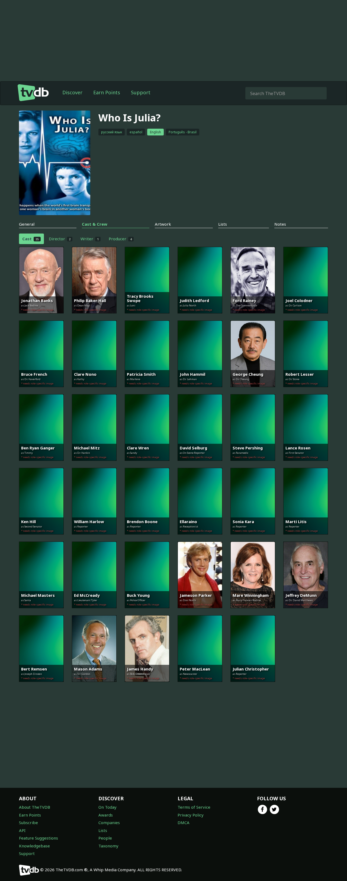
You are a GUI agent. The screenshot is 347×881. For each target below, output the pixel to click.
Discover (72, 92)
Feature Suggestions (38, 838)
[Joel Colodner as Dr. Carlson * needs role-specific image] (305, 317)
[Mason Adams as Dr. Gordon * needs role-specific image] (94, 685)
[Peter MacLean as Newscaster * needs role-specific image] (200, 685)
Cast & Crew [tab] (94, 224)
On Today (107, 807)
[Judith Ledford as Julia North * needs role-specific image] (200, 317)
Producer (120, 238)
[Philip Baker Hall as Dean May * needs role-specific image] (94, 317)
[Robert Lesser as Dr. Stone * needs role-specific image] (305, 391)
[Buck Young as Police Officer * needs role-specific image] (147, 612)
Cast (30, 238)
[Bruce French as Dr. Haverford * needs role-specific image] (41, 391)
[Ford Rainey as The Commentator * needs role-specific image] (252, 317)
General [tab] (26, 224)
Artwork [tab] (163, 224)
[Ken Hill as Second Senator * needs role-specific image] (41, 538)
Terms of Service (194, 807)
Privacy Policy (191, 815)
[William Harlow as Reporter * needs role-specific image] (94, 538)
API (22, 830)
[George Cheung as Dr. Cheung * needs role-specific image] (252, 391)
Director (59, 238)
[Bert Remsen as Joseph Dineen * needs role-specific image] (41, 685)
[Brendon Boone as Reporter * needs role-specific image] (147, 538)
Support (140, 92)
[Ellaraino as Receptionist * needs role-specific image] (200, 538)
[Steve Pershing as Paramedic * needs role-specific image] (252, 464)
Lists (102, 830)
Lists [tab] (222, 224)
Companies (109, 822)
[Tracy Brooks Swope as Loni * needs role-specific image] (147, 317)
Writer (90, 238)
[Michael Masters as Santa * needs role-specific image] (41, 612)
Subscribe (28, 822)
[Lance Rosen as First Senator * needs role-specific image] (305, 464)
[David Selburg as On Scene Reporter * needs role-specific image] (200, 464)
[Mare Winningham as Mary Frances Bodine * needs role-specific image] (252, 612)
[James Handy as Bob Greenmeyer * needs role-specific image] (147, 685)
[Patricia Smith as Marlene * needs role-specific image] (147, 391)
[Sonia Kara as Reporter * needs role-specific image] (252, 538)
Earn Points (106, 92)
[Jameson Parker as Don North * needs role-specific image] (200, 612)
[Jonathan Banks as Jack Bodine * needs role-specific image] (41, 317)
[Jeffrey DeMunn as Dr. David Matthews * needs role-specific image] (305, 612)
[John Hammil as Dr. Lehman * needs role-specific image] (200, 391)
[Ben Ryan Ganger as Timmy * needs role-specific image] (41, 464)
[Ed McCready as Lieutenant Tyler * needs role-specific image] (94, 612)
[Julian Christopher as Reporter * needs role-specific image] (252, 685)
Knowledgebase (34, 845)
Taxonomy (108, 845)
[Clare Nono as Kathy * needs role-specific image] (94, 391)
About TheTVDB (34, 807)
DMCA (183, 822)
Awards (105, 815)
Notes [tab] (280, 224)
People (105, 838)
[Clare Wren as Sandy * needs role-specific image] (147, 464)
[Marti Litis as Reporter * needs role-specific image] (305, 538)
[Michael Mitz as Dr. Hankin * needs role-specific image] (94, 464)
